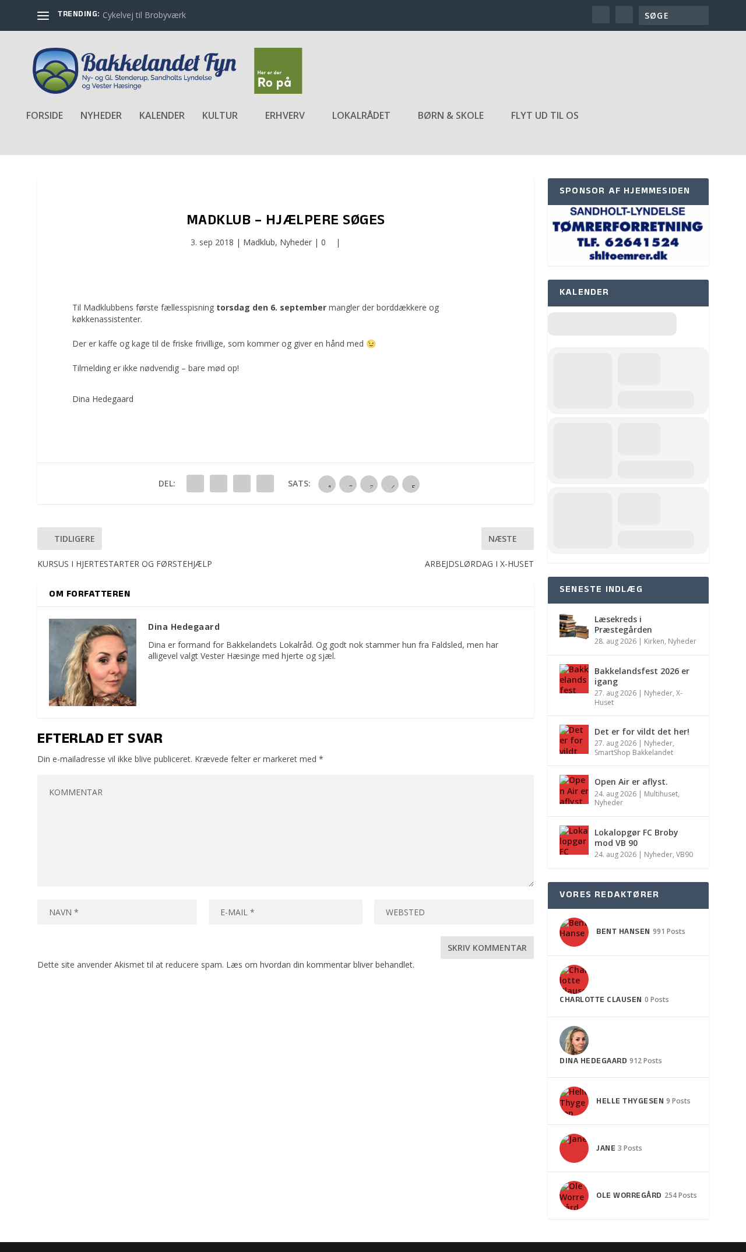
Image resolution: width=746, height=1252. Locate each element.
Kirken (654, 641)
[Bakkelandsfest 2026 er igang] (574, 678)
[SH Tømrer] (628, 259)
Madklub (259, 242)
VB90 (684, 854)
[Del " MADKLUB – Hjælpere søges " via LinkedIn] (218, 483)
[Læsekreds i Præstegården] (574, 626)
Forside (44, 116)
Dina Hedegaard (102, 398)
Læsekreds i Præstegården (623, 624)
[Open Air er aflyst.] (574, 789)
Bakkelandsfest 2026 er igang (641, 676)
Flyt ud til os (545, 116)
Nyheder (101, 116)
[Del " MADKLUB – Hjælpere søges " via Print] (265, 483)
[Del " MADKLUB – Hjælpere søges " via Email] (242, 483)
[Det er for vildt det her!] (574, 739)
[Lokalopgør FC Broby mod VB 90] (574, 840)
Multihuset (661, 794)
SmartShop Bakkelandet (633, 752)
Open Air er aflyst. (631, 781)
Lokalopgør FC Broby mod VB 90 (636, 837)
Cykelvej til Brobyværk (144, 14)
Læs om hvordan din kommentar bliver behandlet (319, 964)
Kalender (162, 116)
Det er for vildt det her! (641, 731)
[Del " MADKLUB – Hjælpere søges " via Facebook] (195, 483)
